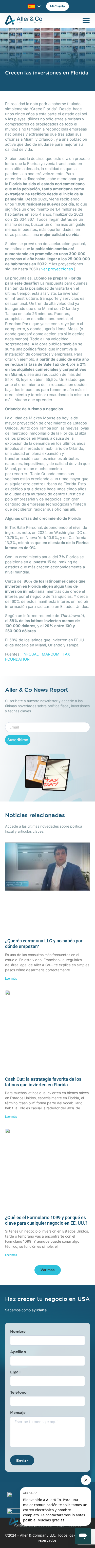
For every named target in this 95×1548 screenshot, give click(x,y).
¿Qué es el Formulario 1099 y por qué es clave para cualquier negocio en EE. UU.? (46, 1220)
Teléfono (18, 1392)
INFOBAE (31, 654)
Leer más (11, 978)
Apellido (18, 1352)
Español (31, 6)
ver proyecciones (57, 269)
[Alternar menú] (86, 20)
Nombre (18, 1331)
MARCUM (51, 654)
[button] (47, 1270)
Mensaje (18, 1412)
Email (15, 1372)
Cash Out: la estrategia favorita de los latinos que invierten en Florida (43, 1081)
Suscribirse (17, 739)
